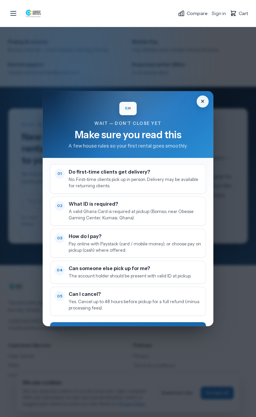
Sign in (219, 13)
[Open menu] (13, 13)
